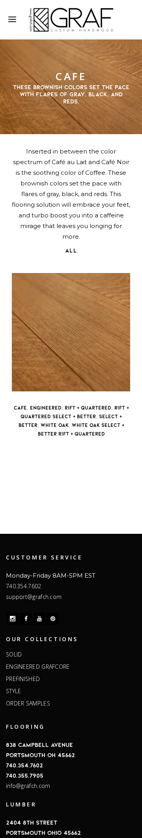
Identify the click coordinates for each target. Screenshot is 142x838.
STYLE (13, 691)
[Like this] (20, 383)
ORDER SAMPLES (28, 703)
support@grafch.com (34, 596)
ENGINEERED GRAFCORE (38, 667)
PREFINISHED (23, 679)
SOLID (14, 654)
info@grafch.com (28, 785)
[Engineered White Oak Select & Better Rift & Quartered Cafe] (71, 332)
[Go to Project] (35, 383)
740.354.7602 (23, 586)
